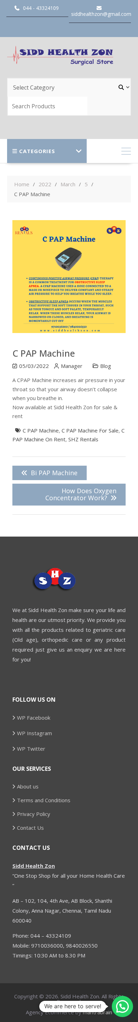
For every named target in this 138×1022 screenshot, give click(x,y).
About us (28, 786)
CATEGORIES (37, 151)
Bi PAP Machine (54, 472)
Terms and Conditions (43, 800)
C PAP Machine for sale (90, 430)
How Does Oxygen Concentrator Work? (80, 494)
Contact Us (30, 827)
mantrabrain (97, 1012)
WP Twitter (31, 748)
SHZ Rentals (83, 439)
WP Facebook (33, 717)
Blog (105, 365)
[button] (122, 1006)
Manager (71, 365)
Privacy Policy (33, 813)
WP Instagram (34, 733)
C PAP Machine (41, 430)
